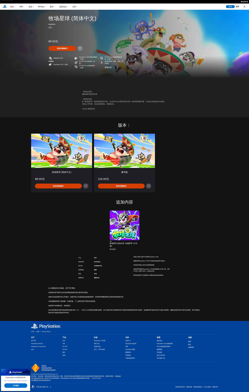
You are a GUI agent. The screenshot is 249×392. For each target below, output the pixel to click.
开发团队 (159, 352)
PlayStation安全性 (130, 343)
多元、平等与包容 (99, 349)
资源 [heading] (158, 337)
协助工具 (96, 343)
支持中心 (128, 340)
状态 (126, 346)
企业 (32, 349)
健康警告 (159, 349)
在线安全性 (97, 346)
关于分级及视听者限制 (163, 346)
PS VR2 (65, 346)
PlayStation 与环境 (99, 340)
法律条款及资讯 (180, 387)
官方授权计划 (161, 358)
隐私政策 (189, 387)
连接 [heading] (190, 337)
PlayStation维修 (130, 349)
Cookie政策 (207, 387)
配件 (51, 7)
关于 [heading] (33, 337)
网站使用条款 (198, 387)
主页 (32, 331)
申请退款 (128, 355)
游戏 (30, 7)
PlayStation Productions (38, 346)
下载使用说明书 (130, 358)
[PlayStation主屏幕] (4, 6)
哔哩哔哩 (191, 347)
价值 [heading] (95, 337)
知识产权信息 (161, 355)
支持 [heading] (127, 337)
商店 (12, 7)
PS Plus (41, 7)
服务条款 (159, 340)
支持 (74, 7)
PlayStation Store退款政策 (165, 343)
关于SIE (33, 340)
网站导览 (215, 387)
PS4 (64, 343)
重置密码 (128, 352)
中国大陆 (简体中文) (42, 387)
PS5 (21, 7)
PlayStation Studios (37, 343)
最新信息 (62, 7)
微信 (189, 344)
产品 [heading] (64, 337)
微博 (189, 341)
